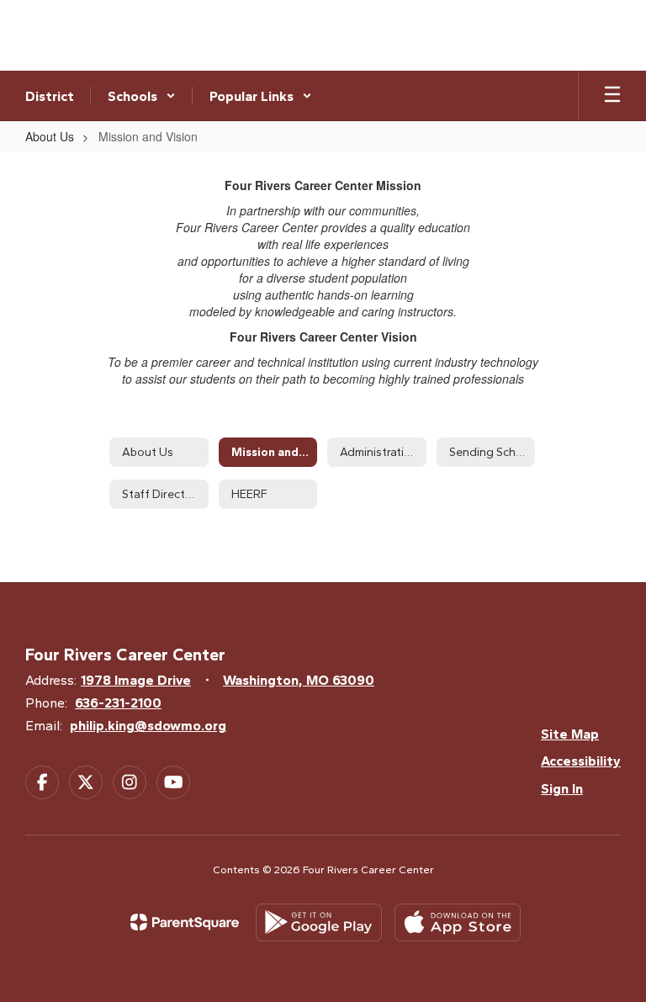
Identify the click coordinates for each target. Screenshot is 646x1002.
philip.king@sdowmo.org (148, 726)
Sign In (562, 789)
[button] (142, 96)
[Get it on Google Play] (319, 922)
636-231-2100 (118, 703)
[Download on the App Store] (457, 922)
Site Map (570, 734)
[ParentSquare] (184, 922)
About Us (49, 136)
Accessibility (581, 761)
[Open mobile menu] (612, 96)
